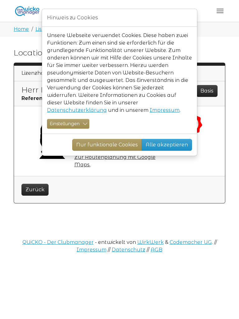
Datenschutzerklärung (77, 110)
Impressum (165, 110)
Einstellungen (65, 123)
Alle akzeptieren (167, 145)
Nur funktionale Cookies (107, 145)
